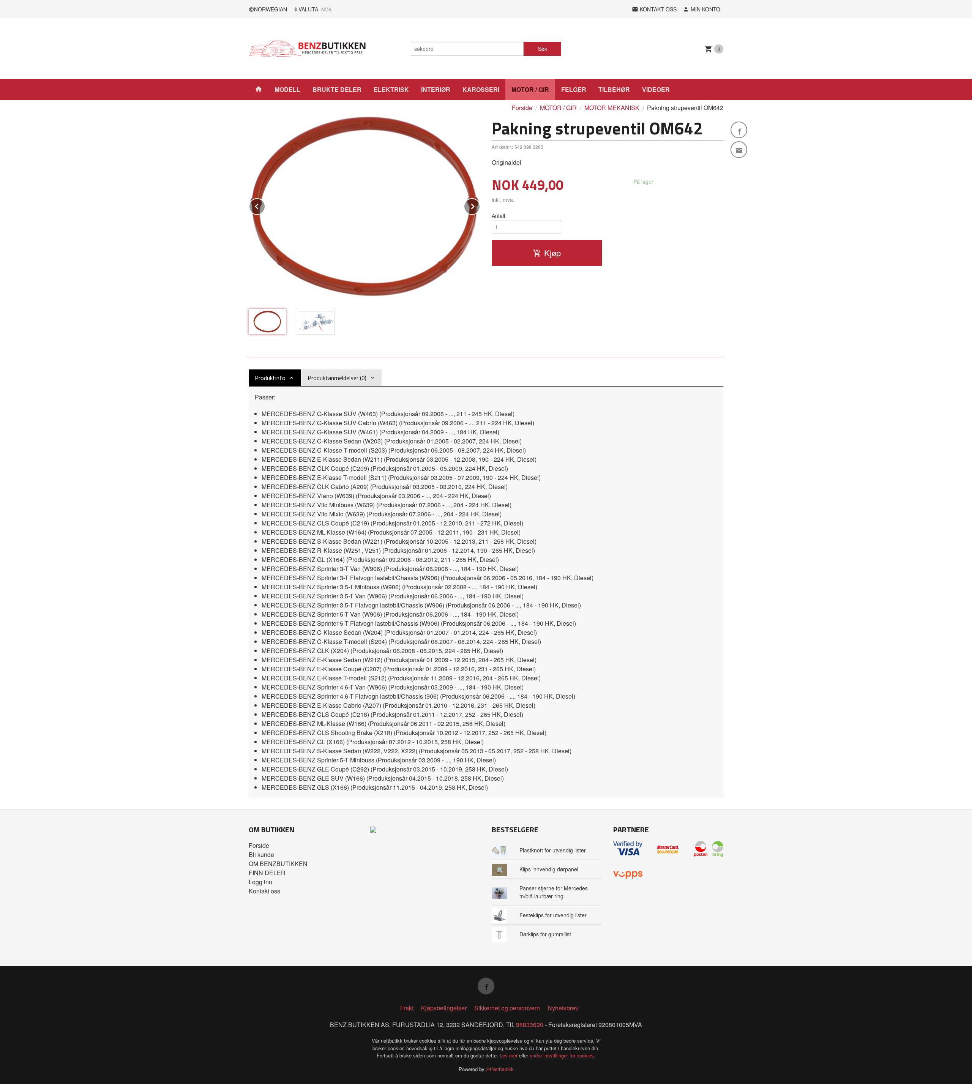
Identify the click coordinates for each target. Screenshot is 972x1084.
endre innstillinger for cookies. (562, 1055)
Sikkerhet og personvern (507, 1008)
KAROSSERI (480, 89)
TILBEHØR (614, 89)
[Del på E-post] (739, 149)
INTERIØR (435, 89)
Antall (498, 215)
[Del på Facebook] (739, 129)
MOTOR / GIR (530, 89)
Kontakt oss (264, 891)
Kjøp (552, 253)
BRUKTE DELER (336, 89)
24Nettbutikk (500, 1069)
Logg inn (260, 881)
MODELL (287, 89)
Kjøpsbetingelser (444, 1008)
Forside (522, 107)
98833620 (529, 1024)
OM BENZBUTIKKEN (278, 863)
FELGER (573, 89)
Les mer (509, 1055)
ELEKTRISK (391, 89)
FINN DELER (267, 872)
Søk (542, 48)
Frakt (406, 1008)
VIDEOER (656, 89)
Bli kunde (261, 854)
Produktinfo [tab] (270, 377)
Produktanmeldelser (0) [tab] (337, 377)
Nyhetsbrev (563, 1008)
